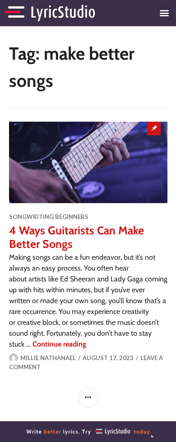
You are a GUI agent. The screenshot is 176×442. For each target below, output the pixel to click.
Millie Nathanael (48, 357)
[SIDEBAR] (88, 397)
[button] (164, 12)
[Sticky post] (88, 162)
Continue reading (59, 344)
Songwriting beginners (48, 216)
